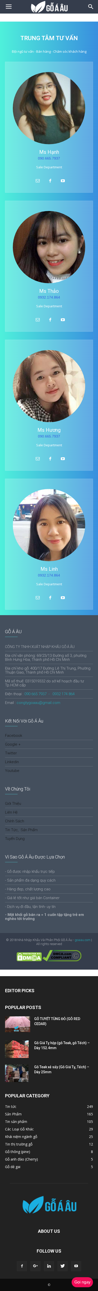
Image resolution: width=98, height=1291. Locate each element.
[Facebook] (22, 1266)
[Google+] (35, 1266)
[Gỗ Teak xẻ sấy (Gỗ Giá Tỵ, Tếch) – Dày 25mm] (16, 1073)
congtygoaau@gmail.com (38, 702)
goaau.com (82, 940)
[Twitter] (63, 1266)
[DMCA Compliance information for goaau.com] (61, 960)
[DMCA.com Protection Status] (29, 960)
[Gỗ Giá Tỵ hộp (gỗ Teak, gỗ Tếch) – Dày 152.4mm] (17, 1049)
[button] (91, 7)
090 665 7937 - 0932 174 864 (49, 694)
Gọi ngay (82, 1282)
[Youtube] (76, 1266)
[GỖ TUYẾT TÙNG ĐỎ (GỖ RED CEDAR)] (17, 1024)
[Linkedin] (49, 1266)
